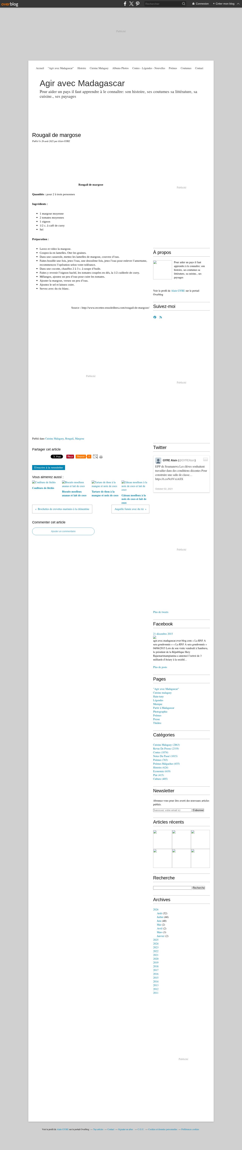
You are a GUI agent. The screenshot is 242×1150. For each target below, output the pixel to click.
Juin (159, 921)
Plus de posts (160, 667)
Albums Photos (120, 68)
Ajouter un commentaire (63, 531)
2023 (155, 947)
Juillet (160, 917)
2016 (155, 974)
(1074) (160, 752)
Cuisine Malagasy (99, 68)
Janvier (160, 936)
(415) (158, 775)
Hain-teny (158, 696)
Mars (159, 932)
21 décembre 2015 (163, 634)
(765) (160, 760)
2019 (155, 962)
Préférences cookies (190, 1129)
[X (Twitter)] (131, 4)
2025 (155, 940)
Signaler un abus (126, 1129)
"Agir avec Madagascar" (61, 68)
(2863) (166, 744)
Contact (199, 68)
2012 (155, 989)
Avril (159, 928)
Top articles (98, 1129)
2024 (155, 943)
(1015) (165, 756)
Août (159, 913)
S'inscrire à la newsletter (48, 467)
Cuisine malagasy (162, 692)
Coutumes (186, 68)
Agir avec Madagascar (82, 83)
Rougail (69, 438)
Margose (79, 438)
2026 (155, 909)
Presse (156, 719)
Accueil (40, 68)
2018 (155, 966)
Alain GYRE (178, 290)
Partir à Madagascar (163, 708)
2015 (155, 977)
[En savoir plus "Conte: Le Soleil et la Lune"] (181, 858)
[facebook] (125, 4)
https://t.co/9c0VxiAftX (169, 479)
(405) (160, 779)
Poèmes (173, 68)
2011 (155, 993)
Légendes (158, 700)
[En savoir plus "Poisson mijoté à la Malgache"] (181, 839)
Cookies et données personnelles (162, 1129)
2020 (155, 958)
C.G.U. (141, 1129)
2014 (155, 981)
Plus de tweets (160, 612)
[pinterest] (137, 4)
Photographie (160, 711)
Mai (159, 924)
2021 (155, 955)
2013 (155, 985)
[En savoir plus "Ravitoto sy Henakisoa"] (200, 839)
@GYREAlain (187, 460)
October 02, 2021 (164, 488)
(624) (160, 767)
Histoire (82, 68)
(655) (166, 763)
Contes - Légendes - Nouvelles (148, 68)
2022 (155, 951)
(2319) (166, 748)
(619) (162, 771)
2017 (155, 970)
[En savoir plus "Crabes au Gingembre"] (200, 858)
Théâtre (157, 723)
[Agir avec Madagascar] (162, 269)
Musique (157, 704)
